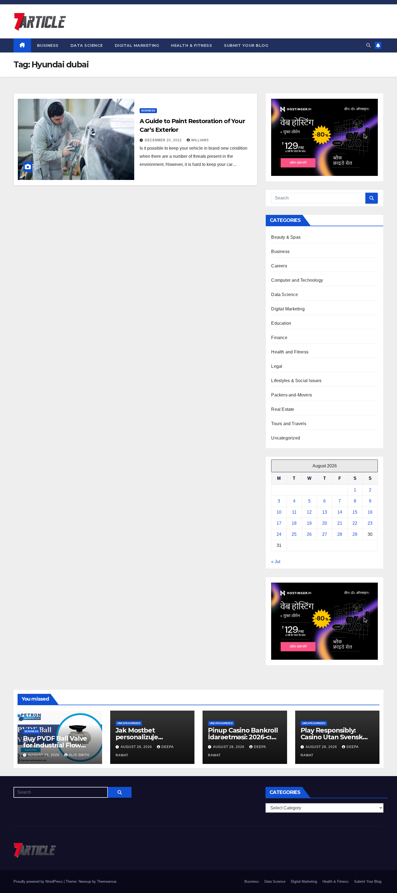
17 (279, 523)
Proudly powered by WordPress (39, 881)
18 (294, 523)
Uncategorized (285, 438)
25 (294, 534)
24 (279, 534)
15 (354, 512)
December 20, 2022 (164, 140)
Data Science (86, 45)
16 (370, 512)
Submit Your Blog (246, 45)
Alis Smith (79, 755)
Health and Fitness (289, 352)
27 (324, 534)
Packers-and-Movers (291, 395)
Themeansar (106, 881)
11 (294, 512)
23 (370, 523)
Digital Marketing (137, 45)
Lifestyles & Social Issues (296, 380)
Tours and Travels (288, 423)
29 (354, 534)
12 (309, 512)
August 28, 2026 (137, 747)
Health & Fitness (191, 45)
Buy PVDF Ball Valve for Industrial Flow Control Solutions (55, 745)
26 (309, 534)
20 (324, 523)
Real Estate (282, 409)
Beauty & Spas (286, 237)
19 (309, 523)
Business (48, 45)
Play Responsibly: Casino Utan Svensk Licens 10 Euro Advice (334, 737)
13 (324, 512)
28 (339, 534)
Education (281, 323)
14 (339, 512)
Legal (276, 366)
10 (279, 512)
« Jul (275, 561)
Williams (200, 140)
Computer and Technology (297, 280)
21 (339, 523)
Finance (279, 337)
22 (354, 523)
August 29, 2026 (44, 755)
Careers (279, 266)
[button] (368, 45)
